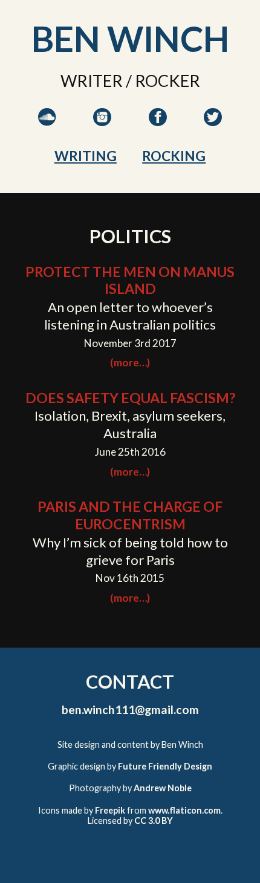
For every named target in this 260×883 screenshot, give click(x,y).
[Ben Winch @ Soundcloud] (48, 129)
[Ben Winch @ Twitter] (213, 129)
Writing (85, 156)
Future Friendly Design (165, 766)
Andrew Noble (163, 788)
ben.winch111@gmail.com (130, 709)
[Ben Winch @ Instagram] (103, 129)
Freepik (110, 810)
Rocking (174, 156)
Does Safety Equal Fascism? (130, 397)
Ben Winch (130, 38)
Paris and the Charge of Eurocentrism (130, 515)
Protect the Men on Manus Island (130, 280)
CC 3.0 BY (153, 820)
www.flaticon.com (184, 810)
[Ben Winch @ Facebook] (159, 129)
